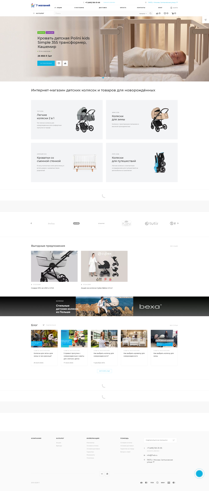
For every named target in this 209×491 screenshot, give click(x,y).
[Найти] (150, 13)
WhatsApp (107, 473)
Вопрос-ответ (125, 452)
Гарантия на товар (127, 449)
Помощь (124, 438)
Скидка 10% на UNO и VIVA (42, 288)
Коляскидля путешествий (124, 159)
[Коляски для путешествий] (160, 162)
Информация (93, 438)
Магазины (90, 443)
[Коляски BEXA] (104, 306)
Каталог (60, 438)
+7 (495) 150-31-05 (92, 2)
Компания (36, 438)
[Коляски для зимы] (160, 119)
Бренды (59, 446)
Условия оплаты (92, 446)
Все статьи (174, 325)
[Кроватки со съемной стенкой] (85, 162)
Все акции (174, 246)
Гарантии (90, 452)
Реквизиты (91, 455)
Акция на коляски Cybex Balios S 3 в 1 (97, 288)
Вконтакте (101, 473)
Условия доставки (93, 449)
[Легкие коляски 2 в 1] (85, 119)
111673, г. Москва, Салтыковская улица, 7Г (163, 2)
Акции (58, 443)
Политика (90, 458)
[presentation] (31, 223)
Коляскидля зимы (118, 118)
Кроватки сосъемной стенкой (49, 159)
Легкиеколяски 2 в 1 (45, 116)
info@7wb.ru (152, 455)
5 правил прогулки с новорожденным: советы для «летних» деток (74, 356)
